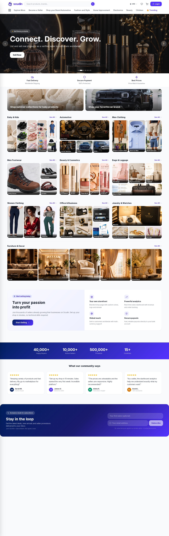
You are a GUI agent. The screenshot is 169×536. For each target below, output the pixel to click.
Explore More (19, 10)
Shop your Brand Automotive (58, 10)
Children (139, 10)
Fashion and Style (82, 10)
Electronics (118, 10)
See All (52, 117)
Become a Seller (36, 10)
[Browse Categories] (9, 10)
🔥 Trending (152, 10)
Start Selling (21, 322)
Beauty (129, 10)
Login (157, 4)
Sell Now (17, 55)
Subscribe (156, 423)
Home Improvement (101, 10)
